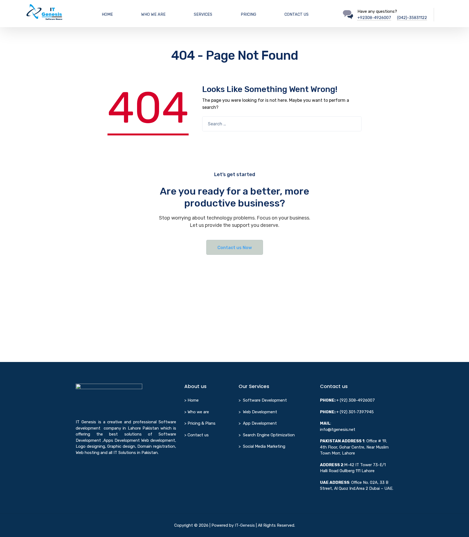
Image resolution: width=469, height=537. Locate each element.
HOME (107, 14)
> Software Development (263, 400)
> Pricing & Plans (200, 423)
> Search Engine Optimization (267, 435)
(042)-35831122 (412, 17)
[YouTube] (89, 468)
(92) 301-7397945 (357, 411)
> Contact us (196, 435)
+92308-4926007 (374, 17)
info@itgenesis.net (337, 429)
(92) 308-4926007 (357, 400)
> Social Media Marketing (262, 446)
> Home (191, 400)
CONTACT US (296, 14)
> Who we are (196, 411)
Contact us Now (234, 247)
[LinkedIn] (99, 468)
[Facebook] (79, 468)
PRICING (248, 14)
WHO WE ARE (153, 14)
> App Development (258, 423)
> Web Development (258, 411)
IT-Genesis (245, 525)
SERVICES (203, 14)
